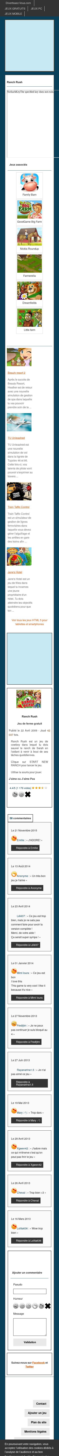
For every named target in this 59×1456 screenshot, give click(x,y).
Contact (41, 1404)
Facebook (38, 1362)
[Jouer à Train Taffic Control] (19, 500)
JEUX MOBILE (13, 14)
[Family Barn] (29, 173)
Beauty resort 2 (16, 373)
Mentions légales (35, 1431)
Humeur (18, 1298)
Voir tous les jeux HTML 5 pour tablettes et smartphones (29, 622)
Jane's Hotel (15, 572)
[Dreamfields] (29, 282)
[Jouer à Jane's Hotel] (19, 565)
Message (18, 1313)
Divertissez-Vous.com (18, 3)
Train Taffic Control (19, 507)
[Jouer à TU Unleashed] (19, 431)
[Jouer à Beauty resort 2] (19, 366)
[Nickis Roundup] (29, 228)
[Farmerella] (29, 255)
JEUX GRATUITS (15, 8)
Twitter (29, 1366)
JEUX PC (36, 8)
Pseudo (17, 1284)
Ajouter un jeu (37, 1413)
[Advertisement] (29, 45)
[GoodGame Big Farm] (29, 201)
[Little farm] (29, 309)
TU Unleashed (16, 438)
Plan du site (38, 1422)
